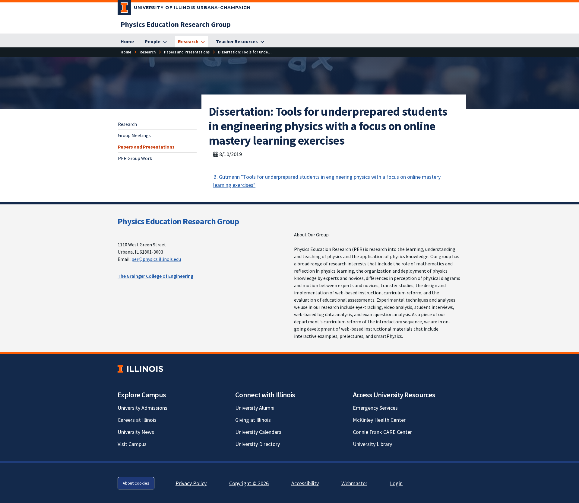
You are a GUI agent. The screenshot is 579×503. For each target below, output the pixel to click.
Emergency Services (375, 407)
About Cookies (136, 483)
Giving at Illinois (253, 419)
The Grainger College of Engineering (155, 276)
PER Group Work (135, 158)
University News (136, 431)
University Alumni (254, 407)
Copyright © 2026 (249, 483)
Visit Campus (132, 444)
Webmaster (354, 483)
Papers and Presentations (146, 147)
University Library (372, 444)
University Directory (257, 444)
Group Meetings (134, 135)
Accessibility (305, 483)
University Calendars (258, 431)
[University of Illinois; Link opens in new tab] (140, 369)
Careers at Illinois (137, 419)
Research (127, 124)
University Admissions (142, 407)
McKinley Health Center (379, 419)
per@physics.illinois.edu (156, 259)
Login (396, 483)
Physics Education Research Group (178, 221)
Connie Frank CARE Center (382, 431)
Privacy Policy (191, 483)
